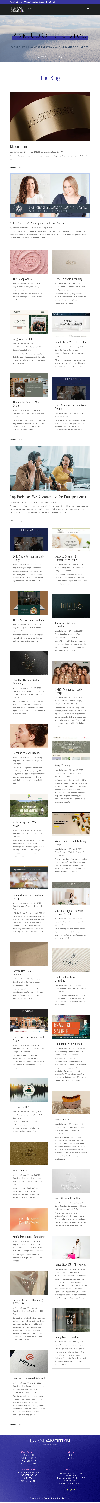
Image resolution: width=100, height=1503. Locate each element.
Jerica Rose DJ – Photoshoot (70, 1265)
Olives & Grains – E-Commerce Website (66, 558)
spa (61, 290)
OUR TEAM (29, 1478)
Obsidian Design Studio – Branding (27, 682)
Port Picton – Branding (67, 1198)
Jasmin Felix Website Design (71, 342)
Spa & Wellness (61, 1130)
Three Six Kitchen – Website (29, 620)
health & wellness (33, 1178)
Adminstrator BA (19, 152)
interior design (18, 694)
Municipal (29, 1115)
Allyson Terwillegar (20, 227)
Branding (47, 152)
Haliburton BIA (21, 1107)
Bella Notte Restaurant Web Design (70, 407)
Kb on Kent (18, 146)
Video (49, 227)
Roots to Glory (63, 1119)
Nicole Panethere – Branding (29, 1237)
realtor (37, 982)
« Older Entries (16, 167)
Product (83, 1127)
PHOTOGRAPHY (29, 1461)
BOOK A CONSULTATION (50, 57)
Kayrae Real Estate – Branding (24, 972)
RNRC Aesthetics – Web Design (68, 691)
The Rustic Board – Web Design (26, 404)
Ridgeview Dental (22, 339)
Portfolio (33, 1389)
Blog (41, 152)
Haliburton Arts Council (68, 1044)
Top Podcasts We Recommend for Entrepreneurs (48, 497)
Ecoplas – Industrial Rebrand (29, 1378)
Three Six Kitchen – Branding (66, 625)
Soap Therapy (20, 1170)
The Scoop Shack (22, 279)
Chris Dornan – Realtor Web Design (29, 1039)
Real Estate (73, 350)
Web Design (31, 413)
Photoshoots (73, 1127)
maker (78, 286)
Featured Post (50, 502)
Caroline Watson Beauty (26, 753)
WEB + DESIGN (28, 1458)
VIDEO (71, 1458)
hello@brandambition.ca (71, 1483)
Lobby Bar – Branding (67, 1337)
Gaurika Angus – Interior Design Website (69, 912)
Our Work (61, 152)
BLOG (71, 1455)
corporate (16, 1389)
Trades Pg (38, 694)
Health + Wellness (67, 286)
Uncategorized (18, 290)
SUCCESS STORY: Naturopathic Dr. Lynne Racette (37, 223)
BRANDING (29, 1455)
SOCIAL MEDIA (28, 1464)
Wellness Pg (60, 704)
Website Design (25, 350)
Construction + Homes (35, 691)
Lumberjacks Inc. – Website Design (28, 897)
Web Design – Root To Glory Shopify (70, 843)
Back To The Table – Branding (66, 979)
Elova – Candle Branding (68, 279)
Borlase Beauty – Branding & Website (28, 1301)
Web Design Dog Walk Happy (25, 824)
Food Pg (20, 628)
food (54, 152)
